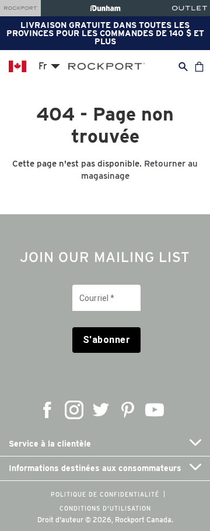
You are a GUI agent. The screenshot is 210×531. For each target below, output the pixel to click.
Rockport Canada (143, 519)
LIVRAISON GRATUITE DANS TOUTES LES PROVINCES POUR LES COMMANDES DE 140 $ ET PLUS (105, 33)
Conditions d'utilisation (105, 508)
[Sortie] (189, 8)
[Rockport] (20, 8)
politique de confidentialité (105, 494)
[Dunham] (105, 8)
